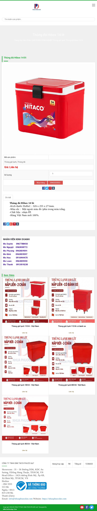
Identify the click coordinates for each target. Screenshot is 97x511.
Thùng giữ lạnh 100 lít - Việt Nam (25, 385)
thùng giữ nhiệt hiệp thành (16, 218)
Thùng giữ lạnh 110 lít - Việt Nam (25, 326)
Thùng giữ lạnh (10, 162)
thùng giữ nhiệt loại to (58, 218)
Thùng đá (21, 162)
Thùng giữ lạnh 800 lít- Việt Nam (71, 385)
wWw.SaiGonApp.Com (10, 509)
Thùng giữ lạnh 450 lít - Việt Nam (25, 444)
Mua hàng (41, 183)
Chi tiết (8, 197)
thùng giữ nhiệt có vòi (38, 218)
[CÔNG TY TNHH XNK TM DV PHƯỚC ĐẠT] (45, 7)
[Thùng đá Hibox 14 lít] (48, 109)
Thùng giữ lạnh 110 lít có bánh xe (72, 326)
